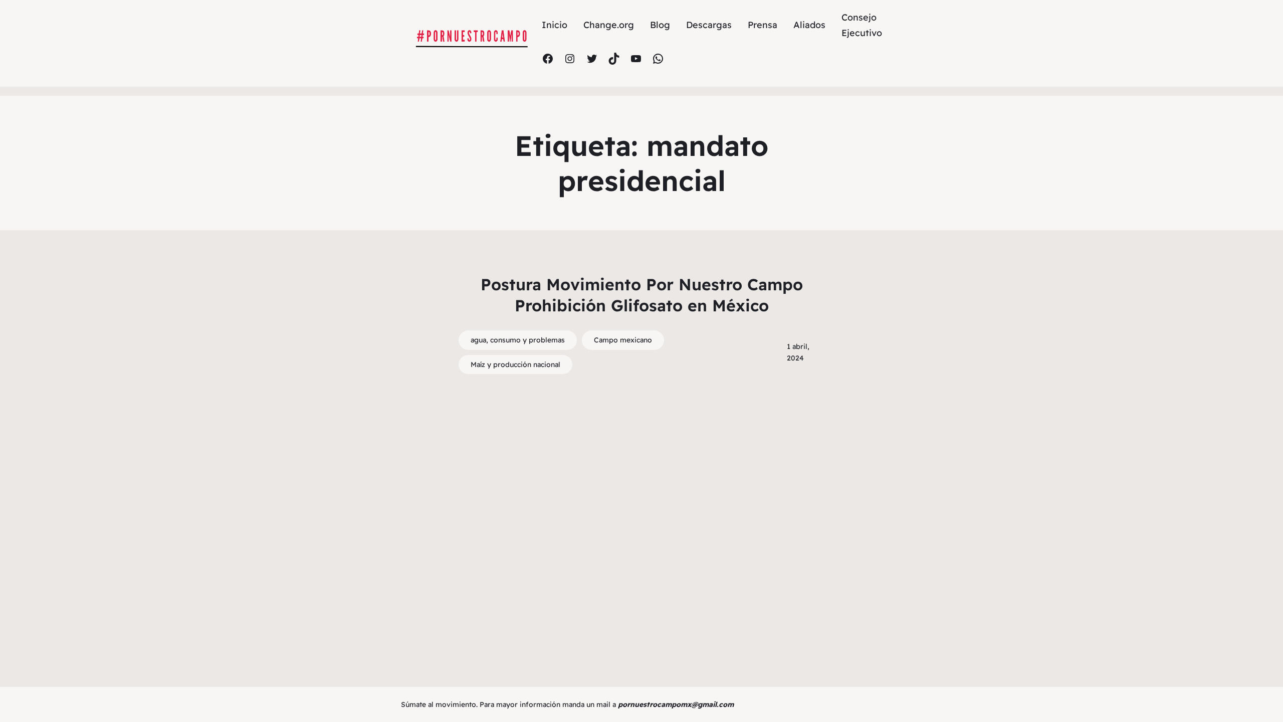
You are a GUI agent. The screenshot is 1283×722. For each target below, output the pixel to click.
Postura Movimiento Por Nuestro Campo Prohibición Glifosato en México (642, 294)
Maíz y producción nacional (515, 364)
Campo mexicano (623, 339)
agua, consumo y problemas (518, 339)
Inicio (554, 25)
